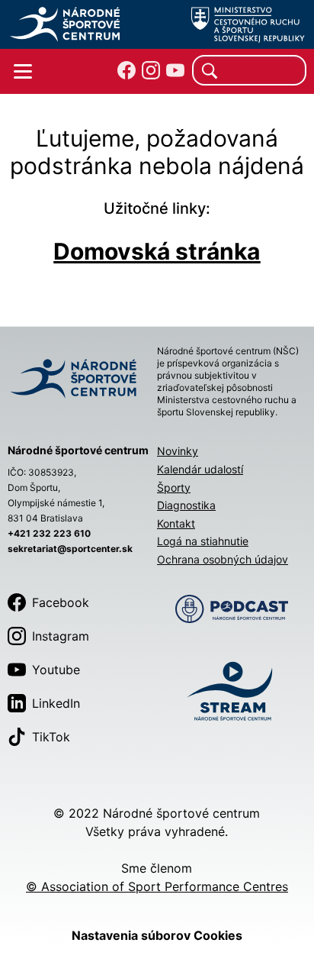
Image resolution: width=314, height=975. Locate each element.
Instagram (60, 636)
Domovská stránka (156, 251)
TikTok (51, 736)
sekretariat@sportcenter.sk (70, 548)
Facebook (60, 602)
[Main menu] (23, 71)
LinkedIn (56, 703)
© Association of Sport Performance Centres (157, 886)
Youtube (56, 669)
